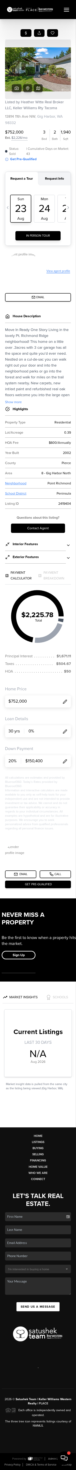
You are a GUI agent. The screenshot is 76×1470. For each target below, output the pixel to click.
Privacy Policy (12, 1464)
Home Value (38, 1167)
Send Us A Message (38, 1307)
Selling (38, 1154)
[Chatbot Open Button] (64, 1458)
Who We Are (38, 1173)
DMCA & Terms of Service (41, 1464)
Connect (38, 1179)
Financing (38, 1160)
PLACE (43, 1403)
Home (38, 1136)
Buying (38, 1148)
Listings (38, 1142)
